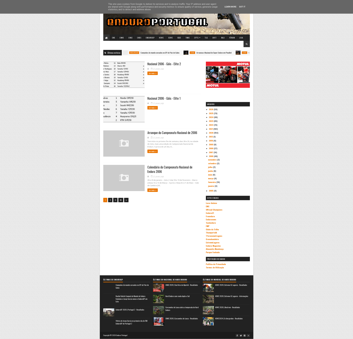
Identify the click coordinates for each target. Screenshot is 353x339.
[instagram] (244, 335)
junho (211, 170)
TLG (206, 37)
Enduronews (211, 219)
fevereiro (212, 182)
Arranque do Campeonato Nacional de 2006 (172, 132)
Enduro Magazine (213, 245)
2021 (211, 128)
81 (121, 200)
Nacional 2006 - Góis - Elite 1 (164, 98)
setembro (212, 163)
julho (210, 167)
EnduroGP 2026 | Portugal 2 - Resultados (130, 309)
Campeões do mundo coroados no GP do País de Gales (146, 52)
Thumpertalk (211, 232)
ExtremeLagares (213, 242)
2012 (211, 136)
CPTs (196, 37)
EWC (207, 206)
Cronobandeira (212, 239)
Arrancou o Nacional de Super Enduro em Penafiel (200, 52)
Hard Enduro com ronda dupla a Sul (177, 296)
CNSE (130, 37)
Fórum (232, 37)
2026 (211, 109)
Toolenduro (211, 222)
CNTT (214, 37)
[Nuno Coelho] (148, 68)
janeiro (211, 185)
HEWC (161, 37)
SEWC (170, 37)
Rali (223, 37)
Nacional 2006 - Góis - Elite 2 (164, 63)
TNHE (187, 37)
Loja (241, 37)
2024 (211, 117)
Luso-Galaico (211, 203)
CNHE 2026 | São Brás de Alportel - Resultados (181, 285)
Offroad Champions (214, 209)
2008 (211, 148)
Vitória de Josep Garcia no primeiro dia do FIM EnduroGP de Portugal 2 (131, 322)
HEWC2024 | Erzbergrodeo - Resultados (229, 318)
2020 (211, 132)
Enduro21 (210, 212)
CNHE (122, 37)
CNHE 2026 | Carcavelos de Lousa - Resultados (181, 318)
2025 (211, 113)
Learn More (230, 7)
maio (210, 174)
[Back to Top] (248, 335)
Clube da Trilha (212, 229)
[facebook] (237, 335)
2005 (211, 190)
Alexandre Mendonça (215, 248)
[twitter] (240, 335)
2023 (211, 121)
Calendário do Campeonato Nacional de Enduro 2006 (169, 169)
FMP (207, 226)
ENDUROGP (150, 37)
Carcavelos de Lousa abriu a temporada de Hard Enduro (182, 308)
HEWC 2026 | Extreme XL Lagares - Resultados (231, 285)
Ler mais (152, 73)
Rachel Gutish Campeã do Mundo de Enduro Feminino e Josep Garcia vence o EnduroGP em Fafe (131, 299)
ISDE (179, 37)
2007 (211, 152)
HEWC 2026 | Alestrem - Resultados (227, 307)
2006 (211, 156)
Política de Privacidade (216, 264)
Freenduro (210, 216)
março (211, 178)
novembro (212, 159)
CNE (113, 37)
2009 (211, 144)
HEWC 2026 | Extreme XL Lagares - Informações (231, 296)
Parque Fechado (213, 252)
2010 (211, 140)
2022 (211, 124)
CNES (139, 37)
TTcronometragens (214, 235)
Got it (242, 7)
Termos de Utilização (215, 267)
